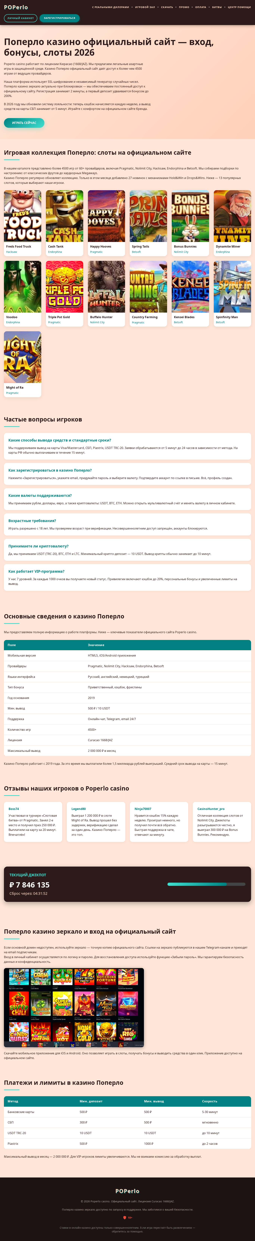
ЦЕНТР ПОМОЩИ (239, 7)
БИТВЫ (217, 7)
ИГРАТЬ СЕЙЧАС (24, 123)
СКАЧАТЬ (167, 7)
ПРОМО (184, 7)
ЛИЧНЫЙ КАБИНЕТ (20, 18)
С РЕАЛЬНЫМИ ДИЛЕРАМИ (110, 7)
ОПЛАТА (200, 7)
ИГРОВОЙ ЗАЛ (145, 7)
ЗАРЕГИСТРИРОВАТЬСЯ (59, 18)
